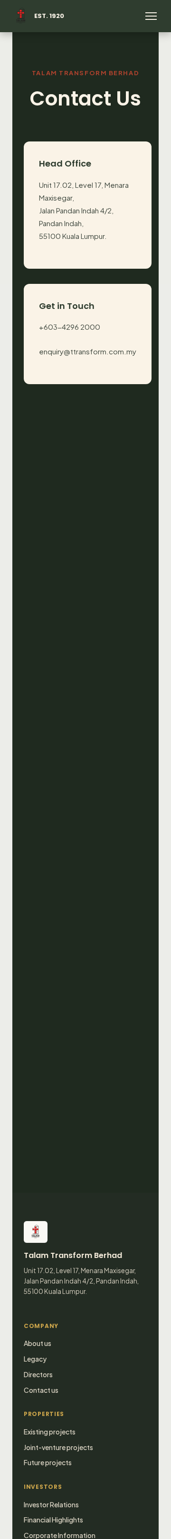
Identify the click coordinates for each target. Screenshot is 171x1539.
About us (37, 1343)
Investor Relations (51, 1504)
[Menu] (151, 16)
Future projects (48, 1462)
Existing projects (50, 1431)
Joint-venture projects (58, 1447)
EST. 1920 (49, 15)
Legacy (35, 1358)
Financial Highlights (53, 1519)
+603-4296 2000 (69, 326)
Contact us (41, 1390)
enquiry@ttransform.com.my (87, 351)
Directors (38, 1374)
